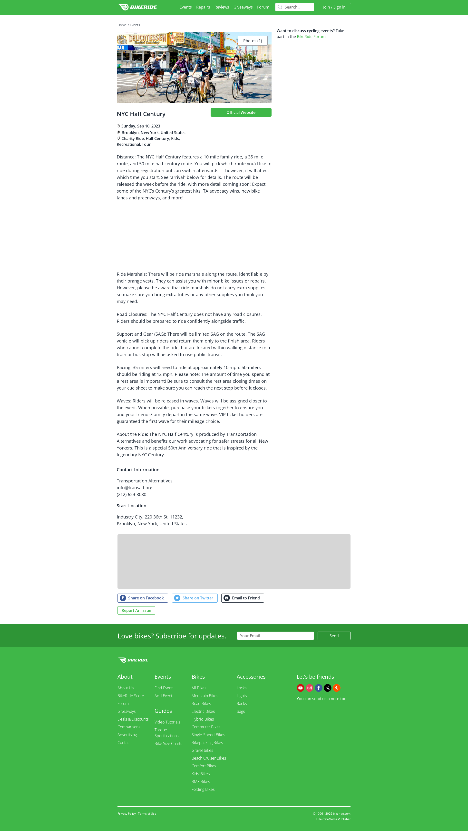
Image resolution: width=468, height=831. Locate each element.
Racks (242, 703)
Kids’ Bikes (201, 773)
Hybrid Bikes (203, 719)
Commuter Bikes (206, 727)
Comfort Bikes (204, 766)
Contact (124, 742)
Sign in (339, 7)
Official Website (240, 112)
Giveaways (243, 7)
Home (122, 25)
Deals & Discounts (132, 719)
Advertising (127, 734)
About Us (125, 688)
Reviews (221, 7)
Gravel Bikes (202, 750)
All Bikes (199, 688)
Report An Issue (136, 610)
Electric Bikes (203, 711)
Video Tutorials (167, 722)
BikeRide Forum (311, 36)
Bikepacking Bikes (207, 742)
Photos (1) (252, 40)
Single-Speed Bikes (208, 734)
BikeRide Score (130, 695)
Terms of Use (147, 813)
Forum (263, 7)
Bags (241, 711)
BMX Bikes (201, 781)
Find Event (164, 688)
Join (326, 7)
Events (186, 7)
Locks (241, 688)
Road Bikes (201, 703)
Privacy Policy (126, 813)
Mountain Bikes (205, 695)
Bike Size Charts (168, 743)
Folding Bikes (203, 789)
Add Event (163, 695)
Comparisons (128, 727)
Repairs (203, 7)
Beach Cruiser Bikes (209, 758)
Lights (242, 695)
